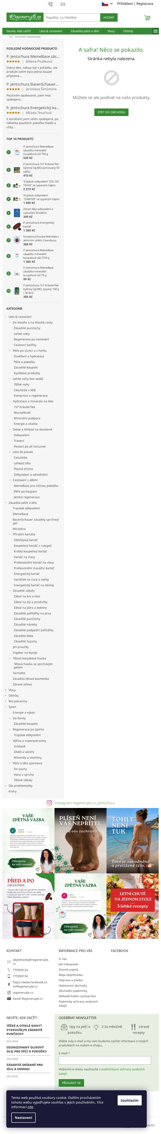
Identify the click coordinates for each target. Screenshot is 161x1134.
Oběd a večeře (24, 752)
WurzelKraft (22, 413)
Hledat (109, 17)
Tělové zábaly (23, 780)
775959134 (20, 970)
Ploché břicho (23, 469)
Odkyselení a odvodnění (31, 475)
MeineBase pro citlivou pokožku (36, 486)
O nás (63, 959)
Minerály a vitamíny (28, 757)
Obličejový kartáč (26, 540)
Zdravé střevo (22, 684)
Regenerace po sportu (28, 729)
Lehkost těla (22, 463)
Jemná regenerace (27, 497)
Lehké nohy (22, 334)
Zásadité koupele (26, 367)
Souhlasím (130, 1100)
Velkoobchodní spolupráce (77, 996)
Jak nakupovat (68, 964)
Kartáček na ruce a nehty (31, 579)
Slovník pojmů (68, 970)
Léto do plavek (23, 452)
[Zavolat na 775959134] (54, 3)
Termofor (19, 673)
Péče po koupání (25, 491)
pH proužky (21, 647)
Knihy (13, 791)
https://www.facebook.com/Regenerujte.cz (30, 984)
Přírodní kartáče (24, 534)
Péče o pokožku (24, 362)
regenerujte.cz (23, 992)
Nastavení (23, 1117)
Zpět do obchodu (111, 112)
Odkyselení (21, 435)
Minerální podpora (27, 418)
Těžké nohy (21, 384)
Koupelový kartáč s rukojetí (33, 546)
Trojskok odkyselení (26, 508)
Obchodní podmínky (73, 991)
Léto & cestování (20, 317)
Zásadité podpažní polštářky (33, 630)
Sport (12, 707)
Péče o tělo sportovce (27, 763)
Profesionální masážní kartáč (34, 568)
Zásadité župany (25, 641)
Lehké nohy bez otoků (28, 379)
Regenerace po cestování (31, 339)
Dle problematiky (20, 786)
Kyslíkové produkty (27, 373)
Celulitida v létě (25, 390)
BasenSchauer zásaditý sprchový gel (36, 521)
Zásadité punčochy (27, 328)
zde (30, 1107)
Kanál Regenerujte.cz (28, 999)
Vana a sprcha (24, 774)
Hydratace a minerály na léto (33, 401)
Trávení (19, 441)
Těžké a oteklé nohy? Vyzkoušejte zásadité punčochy (24, 1030)
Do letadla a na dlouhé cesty (33, 322)
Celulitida (20, 457)
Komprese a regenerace (31, 395)
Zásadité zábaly (24, 591)
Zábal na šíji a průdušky (30, 602)
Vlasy (12, 690)
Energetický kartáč (27, 574)
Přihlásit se (71, 1083)
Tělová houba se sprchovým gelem (33, 665)
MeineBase (20, 514)
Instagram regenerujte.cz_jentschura (84, 802)
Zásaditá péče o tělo (23, 503)
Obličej (13, 695)
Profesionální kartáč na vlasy (34, 562)
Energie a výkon (24, 712)
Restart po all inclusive (30, 446)
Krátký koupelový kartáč (30, 551)
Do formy (19, 718)
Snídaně (19, 746)
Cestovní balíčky (25, 345)
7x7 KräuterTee (24, 407)
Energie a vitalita (26, 424)
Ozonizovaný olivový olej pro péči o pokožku (26, 1049)
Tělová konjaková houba (29, 658)
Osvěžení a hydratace (29, 356)
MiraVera (19, 529)
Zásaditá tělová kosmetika (31, 679)
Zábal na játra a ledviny (30, 608)
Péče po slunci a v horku (30, 350)
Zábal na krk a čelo (27, 596)
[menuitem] (18, 31)
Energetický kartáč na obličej (34, 585)
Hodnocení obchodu (73, 985)
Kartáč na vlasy (24, 557)
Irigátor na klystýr (25, 653)
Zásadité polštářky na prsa (32, 613)
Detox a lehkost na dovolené (32, 429)
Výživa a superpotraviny (29, 741)
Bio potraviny (18, 701)
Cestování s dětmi (25, 480)
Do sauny (20, 769)
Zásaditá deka (23, 636)
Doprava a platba (71, 980)
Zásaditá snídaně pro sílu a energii (24, 1067)
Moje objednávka (71, 975)
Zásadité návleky (25, 624)
